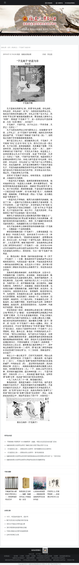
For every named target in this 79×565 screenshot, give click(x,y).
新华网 (16, 556)
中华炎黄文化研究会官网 (44, 556)
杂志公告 (31, 554)
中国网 (28, 556)
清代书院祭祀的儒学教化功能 (17, 527)
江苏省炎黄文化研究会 (29, 560)
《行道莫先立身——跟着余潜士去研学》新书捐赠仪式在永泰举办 (29, 449)
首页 (9, 47)
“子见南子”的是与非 (24, 47)
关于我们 (38, 554)
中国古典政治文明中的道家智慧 (17, 531)
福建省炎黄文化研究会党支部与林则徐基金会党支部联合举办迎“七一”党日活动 (33, 456)
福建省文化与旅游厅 (19, 558)
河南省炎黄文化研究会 (43, 558)
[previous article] (73, 29)
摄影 (9, 472)
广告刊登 (45, 554)
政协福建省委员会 (65, 556)
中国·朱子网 (70, 560)
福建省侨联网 (30, 558)
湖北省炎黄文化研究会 (58, 558)
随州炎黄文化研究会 (59, 560)
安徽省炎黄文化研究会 (44, 560)
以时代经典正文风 (13, 535)
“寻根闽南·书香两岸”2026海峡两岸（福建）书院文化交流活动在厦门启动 (31, 442)
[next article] (70, 29)
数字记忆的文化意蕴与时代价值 (17, 520)
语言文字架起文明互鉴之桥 (16, 524)
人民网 (22, 556)
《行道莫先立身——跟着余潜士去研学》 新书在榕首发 (25, 452)
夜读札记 (14, 47)
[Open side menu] (5, 3)
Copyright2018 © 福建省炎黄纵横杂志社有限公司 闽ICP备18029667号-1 (39, 564)
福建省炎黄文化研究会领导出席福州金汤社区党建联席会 (26, 460)
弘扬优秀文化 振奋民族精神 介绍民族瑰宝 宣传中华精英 (42, 29)
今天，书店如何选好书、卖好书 (17, 517)
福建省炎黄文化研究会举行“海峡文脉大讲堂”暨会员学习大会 (27, 445)
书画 (6, 472)
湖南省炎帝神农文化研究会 (13, 560)
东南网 (56, 556)
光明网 (33, 556)
